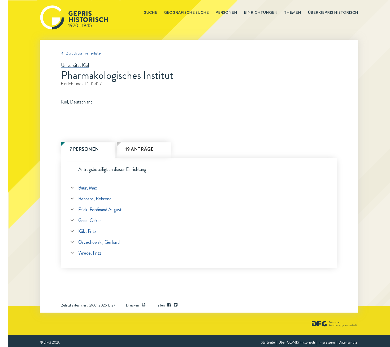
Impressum (327, 342)
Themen (292, 12)
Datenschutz (348, 342)
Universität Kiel (75, 65)
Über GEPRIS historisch (333, 12)
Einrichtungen (261, 12)
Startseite (268, 342)
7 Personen (84, 149)
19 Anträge (139, 149)
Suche (150, 12)
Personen (226, 12)
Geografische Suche (186, 12)
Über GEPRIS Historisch (297, 342)
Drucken (132, 305)
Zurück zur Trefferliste (83, 53)
